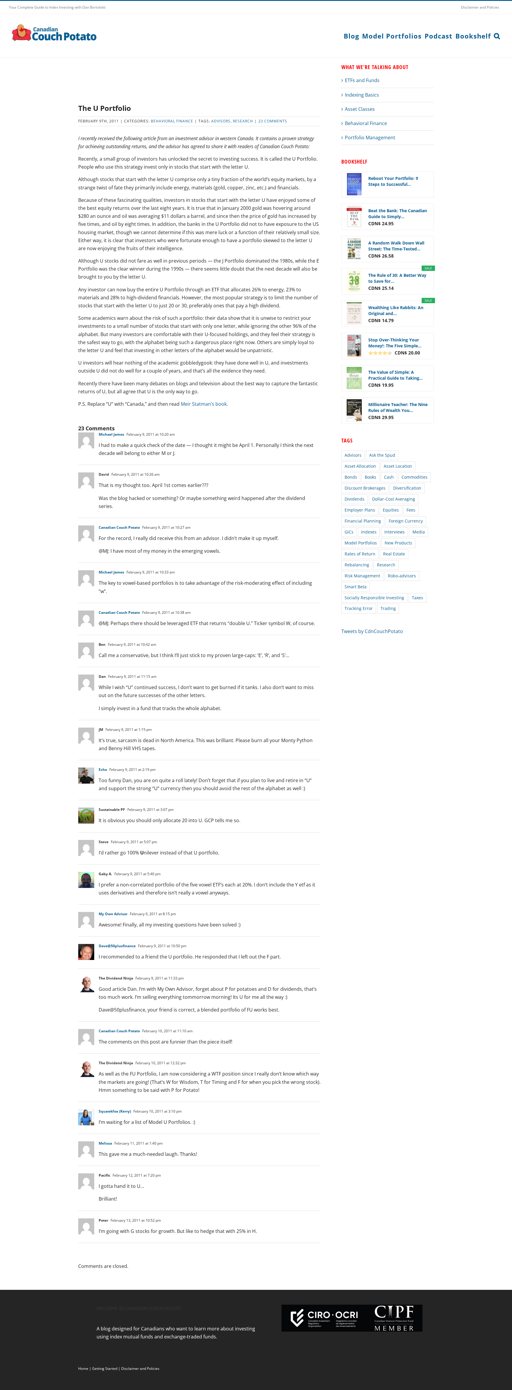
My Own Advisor (113, 913)
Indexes (369, 532)
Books (370, 477)
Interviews (394, 532)
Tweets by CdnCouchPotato (372, 631)
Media (418, 532)
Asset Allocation (360, 466)
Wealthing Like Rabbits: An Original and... (395, 310)
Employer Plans (360, 510)
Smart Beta (356, 586)
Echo (103, 769)
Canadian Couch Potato (119, 527)
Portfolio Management (370, 137)
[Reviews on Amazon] (380, 353)
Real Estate (394, 554)
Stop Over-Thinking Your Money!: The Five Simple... (394, 343)
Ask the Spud (382, 455)
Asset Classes (360, 109)
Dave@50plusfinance (117, 945)
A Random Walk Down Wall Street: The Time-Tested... (396, 246)
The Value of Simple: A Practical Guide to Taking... (395, 375)
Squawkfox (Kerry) (115, 1111)
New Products (398, 543)
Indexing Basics (362, 95)
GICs (349, 532)
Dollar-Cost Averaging (393, 499)
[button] (497, 35)
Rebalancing (357, 565)
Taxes (417, 597)
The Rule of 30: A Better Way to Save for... (397, 278)
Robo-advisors (402, 576)
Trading (388, 608)
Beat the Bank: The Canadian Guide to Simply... (397, 213)
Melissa (105, 1143)
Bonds (351, 477)
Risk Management (362, 576)
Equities (391, 510)
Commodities (414, 477)
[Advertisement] (199, 83)
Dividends (354, 499)
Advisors (221, 121)
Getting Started (104, 1368)
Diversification (407, 488)
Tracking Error (359, 608)
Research (243, 121)
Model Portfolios (361, 543)
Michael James (111, 434)
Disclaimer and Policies (140, 1368)
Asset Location (398, 466)
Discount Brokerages (365, 488)
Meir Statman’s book (204, 404)
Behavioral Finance (172, 121)
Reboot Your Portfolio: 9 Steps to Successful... (393, 181)
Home (83, 1368)
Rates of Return (360, 554)
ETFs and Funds (362, 80)
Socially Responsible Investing (374, 597)
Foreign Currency (406, 521)
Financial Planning (363, 521)
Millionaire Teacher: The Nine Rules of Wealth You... (398, 407)
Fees (411, 510)
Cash (389, 477)
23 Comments (272, 121)
